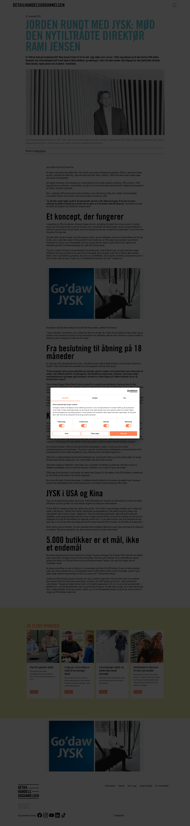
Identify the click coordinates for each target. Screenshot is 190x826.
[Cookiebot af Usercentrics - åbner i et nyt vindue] (128, 391)
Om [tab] (124, 398)
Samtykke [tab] (65, 398)
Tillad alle (123, 433)
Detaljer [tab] (95, 398)
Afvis (66, 433)
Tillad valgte (95, 433)
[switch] (84, 425)
